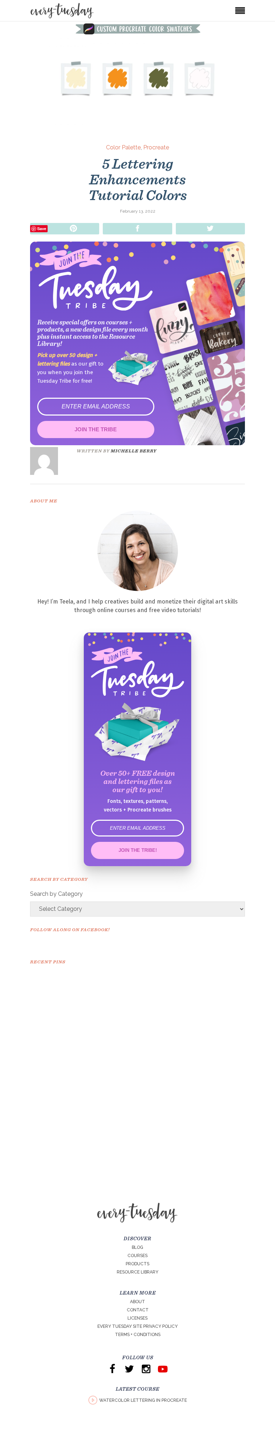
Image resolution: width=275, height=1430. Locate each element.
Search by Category (56, 893)
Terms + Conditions (137, 1334)
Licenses (137, 1318)
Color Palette (123, 147)
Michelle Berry (133, 450)
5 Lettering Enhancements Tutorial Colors (137, 179)
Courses (137, 1255)
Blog (137, 1247)
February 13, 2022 (137, 211)
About (137, 1302)
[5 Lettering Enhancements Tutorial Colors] (49, 461)
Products (137, 1264)
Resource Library (137, 1272)
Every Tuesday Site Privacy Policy (137, 1326)
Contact (138, 1310)
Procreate (156, 147)
